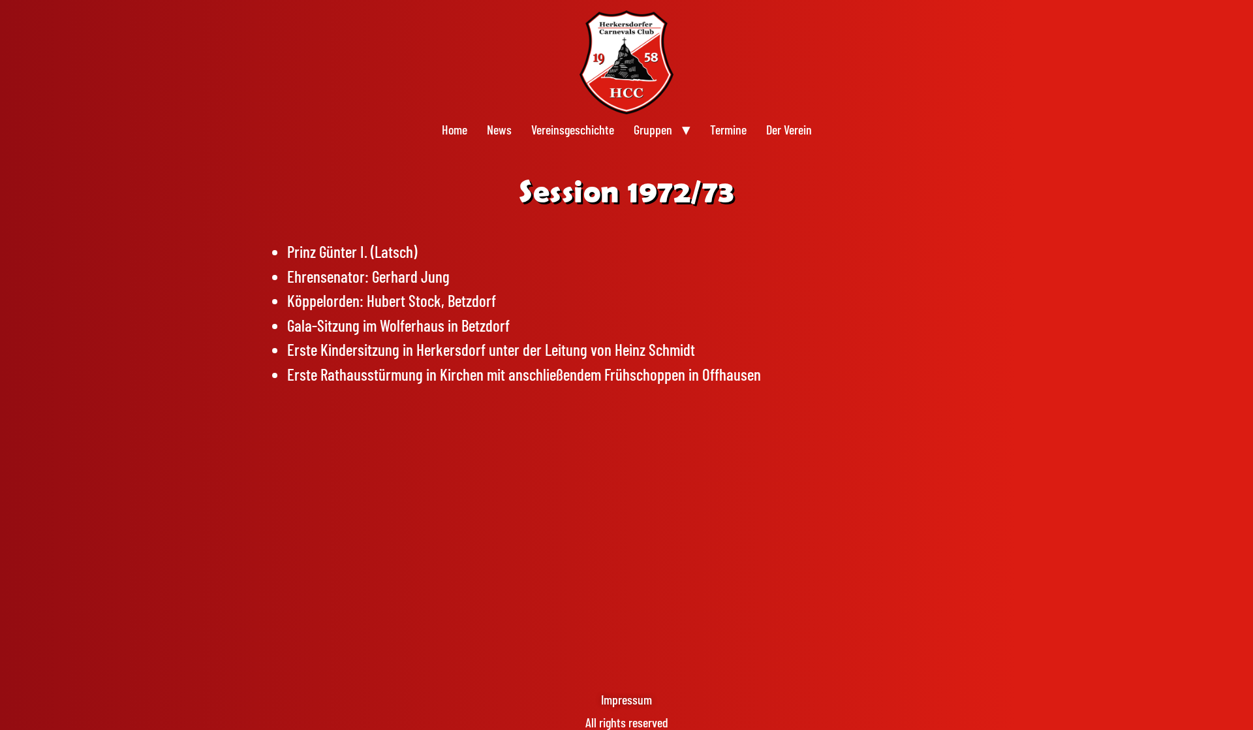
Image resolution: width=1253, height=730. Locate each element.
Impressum (626, 699)
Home (454, 129)
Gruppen (653, 129)
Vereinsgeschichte (572, 129)
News (499, 129)
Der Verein (789, 129)
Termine (728, 129)
